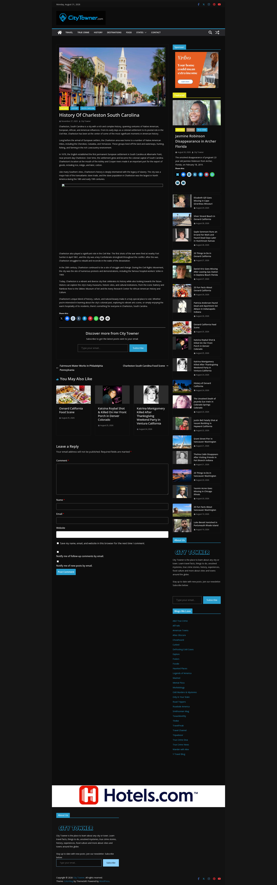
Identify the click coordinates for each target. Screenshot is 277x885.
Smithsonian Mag (181, 711)
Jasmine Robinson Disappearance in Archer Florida (195, 141)
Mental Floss (179, 682)
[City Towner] (59, 32)
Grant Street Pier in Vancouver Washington (205, 440)
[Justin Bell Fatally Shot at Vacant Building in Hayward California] (182, 425)
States (139, 32)
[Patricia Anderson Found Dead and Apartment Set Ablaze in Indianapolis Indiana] (182, 309)
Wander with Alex (181, 749)
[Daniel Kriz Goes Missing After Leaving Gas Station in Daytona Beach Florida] (182, 274)
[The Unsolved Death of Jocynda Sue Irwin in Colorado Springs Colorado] (182, 405)
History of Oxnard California (202, 385)
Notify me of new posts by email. (74, 565)
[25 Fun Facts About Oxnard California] (182, 291)
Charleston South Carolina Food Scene (144, 365)
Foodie (176, 663)
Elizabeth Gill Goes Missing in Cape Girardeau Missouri (203, 200)
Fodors (176, 659)
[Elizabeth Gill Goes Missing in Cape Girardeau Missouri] (182, 202)
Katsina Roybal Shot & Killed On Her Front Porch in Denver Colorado (112, 414)
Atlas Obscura (179, 635)
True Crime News (181, 744)
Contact (156, 32)
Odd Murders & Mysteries (185, 692)
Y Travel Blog (179, 754)
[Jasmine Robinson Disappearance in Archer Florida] (197, 112)
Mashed (176, 678)
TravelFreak (178, 725)
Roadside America (181, 706)
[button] (145, 32)
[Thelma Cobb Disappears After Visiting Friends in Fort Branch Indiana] (182, 459)
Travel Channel (180, 730)
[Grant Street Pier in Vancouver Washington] (182, 442)
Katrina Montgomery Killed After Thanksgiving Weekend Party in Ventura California (151, 415)
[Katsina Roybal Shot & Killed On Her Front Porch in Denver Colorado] (112, 387)
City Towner (86, 121)
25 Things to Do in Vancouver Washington (205, 474)
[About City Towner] (192, 546)
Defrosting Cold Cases (183, 649)
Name (60, 499)
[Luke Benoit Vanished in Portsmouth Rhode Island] (182, 526)
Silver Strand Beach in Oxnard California (204, 218)
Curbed (176, 644)
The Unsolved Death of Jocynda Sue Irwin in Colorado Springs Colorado (205, 403)
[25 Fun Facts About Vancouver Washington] (182, 511)
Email (60, 513)
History (98, 32)
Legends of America (182, 673)
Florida (191, 130)
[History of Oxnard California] (182, 387)
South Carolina (87, 108)
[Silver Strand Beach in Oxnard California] (182, 220)
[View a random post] (217, 32)
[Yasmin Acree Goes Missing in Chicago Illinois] (182, 493)
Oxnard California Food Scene (71, 410)
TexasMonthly (179, 716)
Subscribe (138, 348)
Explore (176, 654)
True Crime (83, 32)
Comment (62, 460)
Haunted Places (180, 668)
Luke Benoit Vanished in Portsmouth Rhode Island (206, 524)
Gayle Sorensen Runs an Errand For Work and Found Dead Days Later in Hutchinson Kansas (205, 236)
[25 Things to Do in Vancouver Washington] (182, 476)
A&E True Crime (180, 620)
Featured (64, 108)
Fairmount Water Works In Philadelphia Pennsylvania (81, 368)
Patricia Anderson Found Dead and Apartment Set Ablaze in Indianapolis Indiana (206, 307)
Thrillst (176, 720)
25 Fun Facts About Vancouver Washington (205, 508)
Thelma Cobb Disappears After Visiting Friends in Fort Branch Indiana (206, 457)
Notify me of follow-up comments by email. (80, 556)
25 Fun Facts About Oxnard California (203, 289)
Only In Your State (181, 697)
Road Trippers (179, 701)
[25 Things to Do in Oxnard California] (182, 257)
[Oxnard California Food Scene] (73, 387)
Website (60, 527)
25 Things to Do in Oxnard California (202, 255)
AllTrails (176, 625)
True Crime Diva (180, 739)
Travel (69, 32)
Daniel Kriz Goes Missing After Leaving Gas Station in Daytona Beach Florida (206, 271)
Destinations (114, 32)
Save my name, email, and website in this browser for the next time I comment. (102, 543)
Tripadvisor (178, 735)
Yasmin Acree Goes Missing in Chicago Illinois (203, 491)
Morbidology (179, 687)
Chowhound (178, 640)
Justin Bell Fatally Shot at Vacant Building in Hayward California (206, 423)
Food (129, 32)
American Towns (180, 630)
